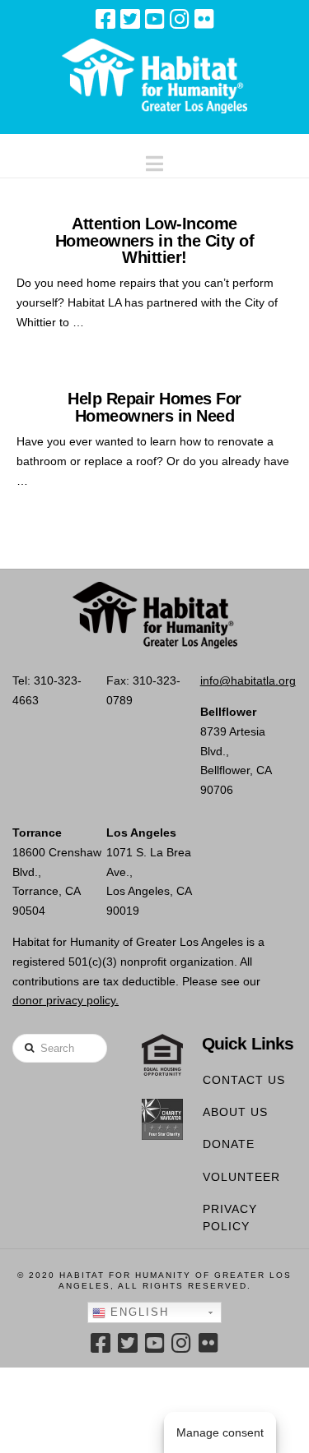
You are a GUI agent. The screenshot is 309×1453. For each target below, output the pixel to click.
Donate (229, 1144)
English (137, 1312)
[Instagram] (180, 19)
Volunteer (241, 1176)
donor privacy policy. (65, 1000)
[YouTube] (155, 19)
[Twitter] (130, 19)
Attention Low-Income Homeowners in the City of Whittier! (154, 240)
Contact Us (244, 1079)
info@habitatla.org (248, 680)
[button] (154, 159)
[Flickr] (204, 19)
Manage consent (220, 1432)
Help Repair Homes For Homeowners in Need (154, 407)
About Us (235, 1112)
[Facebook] (105, 19)
